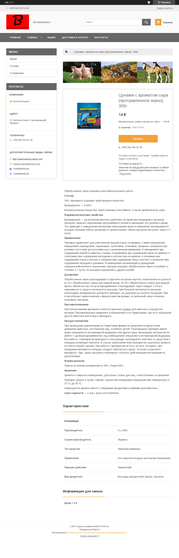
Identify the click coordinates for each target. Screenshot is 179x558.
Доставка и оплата (75, 37)
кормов (127, 309)
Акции (51, 37)
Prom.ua (105, 526)
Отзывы (14, 66)
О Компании (17, 73)
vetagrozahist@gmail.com (26, 164)
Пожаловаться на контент (81, 532)
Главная (15, 37)
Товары (32, 37)
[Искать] (146, 22)
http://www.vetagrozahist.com (27, 158)
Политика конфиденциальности (111, 532)
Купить (138, 138)
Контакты (101, 37)
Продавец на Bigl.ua (89, 529)
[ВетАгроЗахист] (17, 28)
